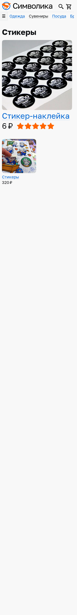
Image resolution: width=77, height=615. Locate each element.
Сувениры (38, 16)
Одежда (17, 16)
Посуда (59, 16)
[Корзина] (69, 7)
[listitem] (37, 85)
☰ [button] (4, 16)
